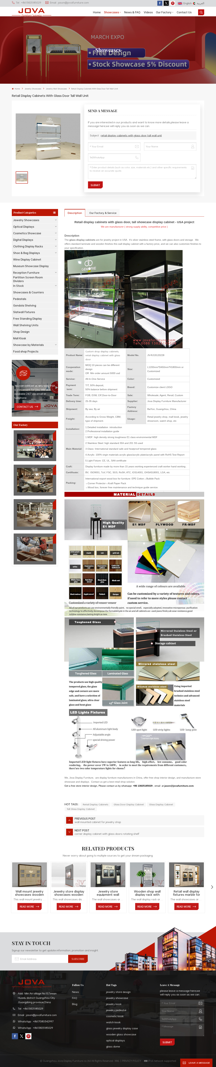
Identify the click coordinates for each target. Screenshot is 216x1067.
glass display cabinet (161, 804)
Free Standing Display (27, 319)
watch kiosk (113, 1022)
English (187, 3)
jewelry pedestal (116, 1010)
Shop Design (21, 332)
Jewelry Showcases (33, 88)
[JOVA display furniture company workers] (35, 445)
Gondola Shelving (24, 305)
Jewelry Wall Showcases (56, 88)
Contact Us (184, 12)
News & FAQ (132, 12)
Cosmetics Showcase (27, 233)
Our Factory (163, 12)
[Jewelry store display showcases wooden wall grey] (68, 874)
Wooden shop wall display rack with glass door (147, 893)
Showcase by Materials (28, 345)
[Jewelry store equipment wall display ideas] (108, 874)
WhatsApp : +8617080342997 (36, 1021)
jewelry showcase (117, 998)
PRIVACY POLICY (131, 1061)
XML (117, 1061)
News (75, 992)
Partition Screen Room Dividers (28, 279)
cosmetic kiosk (115, 1016)
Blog (74, 1004)
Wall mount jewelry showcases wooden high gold (29, 893)
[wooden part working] (35, 549)
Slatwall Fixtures (24, 312)
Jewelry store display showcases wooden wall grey (68, 893)
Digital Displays (23, 240)
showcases (111, 12)
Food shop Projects (25, 351)
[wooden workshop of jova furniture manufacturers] (35, 514)
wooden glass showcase (121, 1034)
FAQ (74, 998)
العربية (200, 3)
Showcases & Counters (28, 292)
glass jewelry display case (122, 1028)
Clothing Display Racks (28, 246)
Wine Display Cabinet (27, 259)
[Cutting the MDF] (35, 480)
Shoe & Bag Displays (26, 253)
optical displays (115, 1040)
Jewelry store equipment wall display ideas (108, 893)
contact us (25, 407)
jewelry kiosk (114, 1004)
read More (27, 906)
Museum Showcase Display (31, 266)
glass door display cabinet (129, 804)
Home (97, 12)
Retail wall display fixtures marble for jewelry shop (186, 893)
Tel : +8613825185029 (28, 3)
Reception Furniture (26, 273)
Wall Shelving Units (25, 325)
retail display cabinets (95, 804)
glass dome (113, 1046)
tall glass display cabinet (81, 809)
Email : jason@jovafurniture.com (69, 3)
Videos (148, 12)
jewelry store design (118, 992)
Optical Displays (23, 227)
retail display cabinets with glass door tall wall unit (131, 135)
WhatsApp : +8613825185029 (35, 1028)
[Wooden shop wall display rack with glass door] (147, 874)
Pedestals (19, 299)
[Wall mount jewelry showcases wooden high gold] (29, 874)
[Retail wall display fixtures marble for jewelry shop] (186, 874)
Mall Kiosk (19, 338)
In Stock (18, 286)
